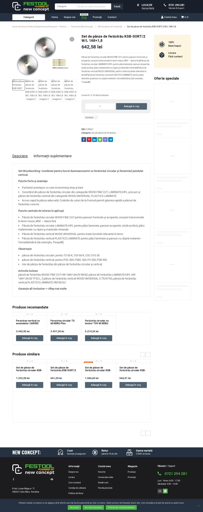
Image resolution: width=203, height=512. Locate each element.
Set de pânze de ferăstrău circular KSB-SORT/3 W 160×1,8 (132, 370)
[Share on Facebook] (83, 139)
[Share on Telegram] (110, 139)
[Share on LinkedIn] (94, 139)
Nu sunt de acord (93, 507)
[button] (72, 39)
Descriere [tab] (20, 156)
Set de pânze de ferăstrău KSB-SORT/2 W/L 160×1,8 (63, 370)
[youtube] (51, 479)
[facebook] (13, 479)
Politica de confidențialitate (121, 507)
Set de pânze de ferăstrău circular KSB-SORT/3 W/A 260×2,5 (29, 370)
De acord (74, 507)
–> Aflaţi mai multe (55, 289)
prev (142, 354)
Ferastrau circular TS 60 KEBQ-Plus (63, 322)
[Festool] (30, 6)
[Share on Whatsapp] (99, 139)
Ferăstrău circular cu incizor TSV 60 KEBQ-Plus (97, 323)
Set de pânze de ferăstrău (110, 26)
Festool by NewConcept (82, 26)
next (148, 354)
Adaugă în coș (131, 106)
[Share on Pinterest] (89, 139)
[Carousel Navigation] (145, 354)
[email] (160, 491)
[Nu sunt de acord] (198, 505)
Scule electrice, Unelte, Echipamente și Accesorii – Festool (39, 26)
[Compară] (96, 117)
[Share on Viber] (105, 139)
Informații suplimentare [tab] (53, 156)
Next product (148, 433)
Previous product (143, 433)
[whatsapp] (165, 491)
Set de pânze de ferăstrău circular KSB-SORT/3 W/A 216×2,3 (98, 370)
